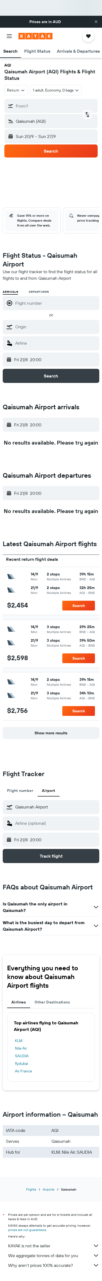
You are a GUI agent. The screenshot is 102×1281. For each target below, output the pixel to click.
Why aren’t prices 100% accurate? (40, 1265)
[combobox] (56, 327)
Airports (48, 1189)
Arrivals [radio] (10, 292)
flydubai (21, 1063)
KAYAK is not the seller (29, 1245)
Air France (23, 1071)
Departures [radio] (39, 292)
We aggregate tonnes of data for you (43, 1255)
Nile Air (21, 1048)
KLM (19, 1040)
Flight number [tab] (20, 790)
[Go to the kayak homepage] (35, 36)
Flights (31, 1189)
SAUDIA (22, 1055)
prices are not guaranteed (27, 1230)
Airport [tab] (48, 790)
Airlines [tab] (18, 1002)
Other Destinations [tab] (52, 1002)
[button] (96, 22)
